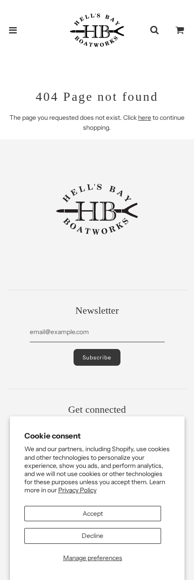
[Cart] (180, 30)
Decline (92, 536)
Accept (93, 513)
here (144, 117)
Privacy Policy (77, 490)
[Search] (154, 30)
